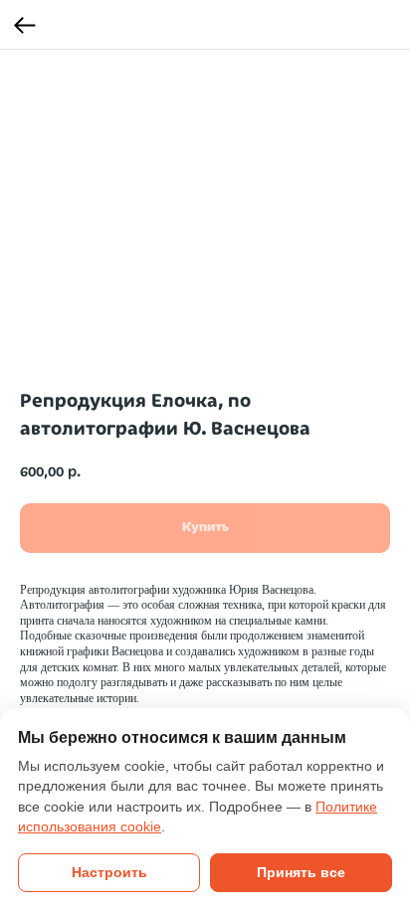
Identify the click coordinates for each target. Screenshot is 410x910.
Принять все (301, 872)
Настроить (109, 872)
